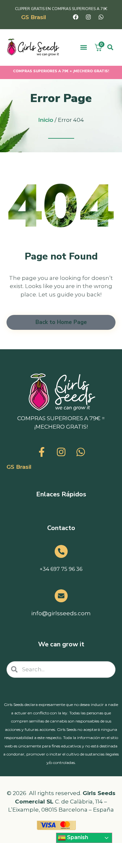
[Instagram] (88, 17)
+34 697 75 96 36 (61, 569)
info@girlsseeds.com (61, 613)
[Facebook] (75, 17)
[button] (83, 47)
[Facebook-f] (42, 452)
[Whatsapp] (100, 17)
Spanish (77, 837)
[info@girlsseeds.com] (61, 595)
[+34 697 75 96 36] (61, 551)
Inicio (45, 120)
